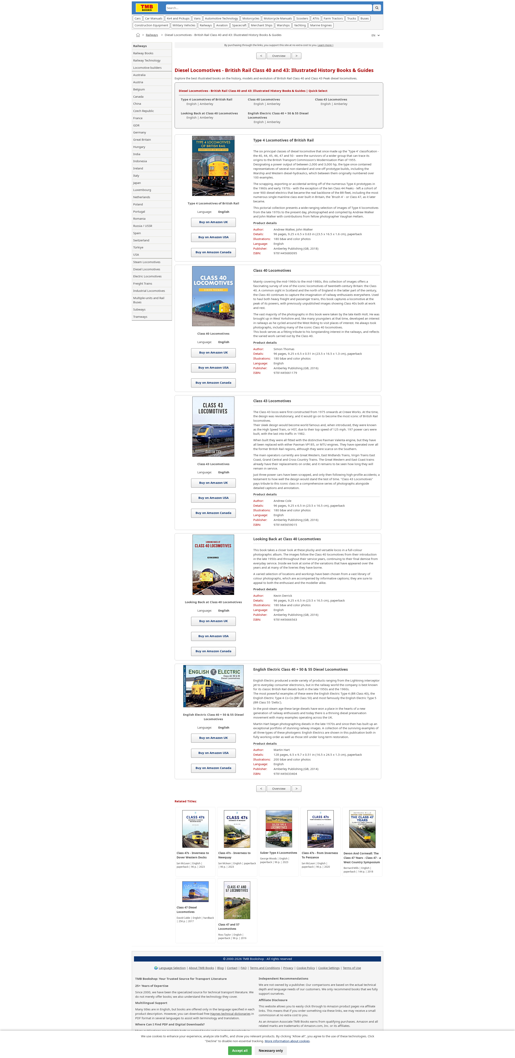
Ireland (138, 168)
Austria (138, 82)
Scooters (302, 18)
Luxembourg (142, 190)
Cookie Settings (329, 968)
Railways (206, 25)
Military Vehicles (184, 25)
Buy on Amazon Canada (213, 252)
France (137, 118)
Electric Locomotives (147, 276)
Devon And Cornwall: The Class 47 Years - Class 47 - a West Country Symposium (362, 857)
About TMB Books (201, 968)
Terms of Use (352, 968)
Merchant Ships (261, 25)
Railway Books (143, 53)
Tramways (140, 317)
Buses (364, 18)
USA (136, 254)
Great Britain (142, 139)
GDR (136, 125)
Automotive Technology (221, 18)
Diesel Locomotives (146, 269)
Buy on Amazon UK (213, 222)
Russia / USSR (142, 226)
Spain (137, 233)
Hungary (139, 147)
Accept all (240, 1050)
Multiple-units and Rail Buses (148, 300)
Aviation (222, 25)
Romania (139, 218)
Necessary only (271, 1050)
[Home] (138, 35)
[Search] (377, 7)
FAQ (244, 968)
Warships (283, 25)
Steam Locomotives (146, 262)
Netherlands (141, 197)
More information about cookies (287, 1041)
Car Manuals (153, 18)
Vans (197, 18)
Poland (138, 204)
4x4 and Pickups (178, 18)
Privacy (288, 968)
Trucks (351, 18)
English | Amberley (206, 101)
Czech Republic (143, 111)
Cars (138, 18)
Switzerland (141, 240)
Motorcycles (250, 18)
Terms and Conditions (265, 968)
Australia (139, 75)
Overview (278, 56)
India (136, 154)
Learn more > (326, 45)
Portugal (139, 211)
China (137, 103)
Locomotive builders (147, 68)
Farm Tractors (333, 18)
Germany (139, 132)
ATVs (316, 18)
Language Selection (172, 968)
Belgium (139, 89)
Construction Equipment (151, 25)
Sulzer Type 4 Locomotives (278, 853)
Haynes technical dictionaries (230, 1014)
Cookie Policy (306, 968)
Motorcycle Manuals (278, 18)
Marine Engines (321, 25)
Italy (136, 175)
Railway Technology (147, 60)
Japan (137, 183)
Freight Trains (142, 283)
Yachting (300, 25)
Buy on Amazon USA (213, 237)
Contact (232, 968)
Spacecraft (239, 25)
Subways (139, 309)
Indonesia (140, 161)
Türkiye (138, 247)
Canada (138, 96)
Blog (220, 968)
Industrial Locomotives (149, 291)
